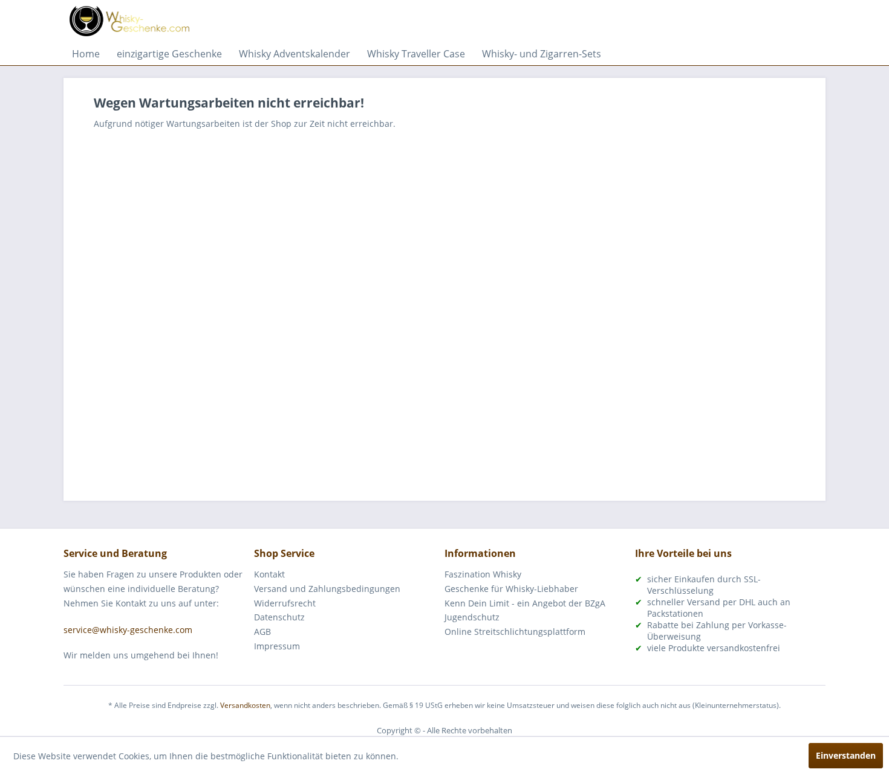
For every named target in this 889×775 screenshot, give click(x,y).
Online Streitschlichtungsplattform (514, 631)
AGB (262, 631)
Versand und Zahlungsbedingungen (327, 588)
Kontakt (269, 574)
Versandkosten (245, 705)
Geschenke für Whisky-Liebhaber (511, 588)
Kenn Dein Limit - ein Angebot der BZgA (524, 603)
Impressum (277, 646)
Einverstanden (846, 755)
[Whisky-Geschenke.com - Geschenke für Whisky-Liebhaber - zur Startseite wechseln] (129, 21)
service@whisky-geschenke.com (127, 629)
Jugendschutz (472, 617)
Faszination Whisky (482, 574)
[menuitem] (85, 53)
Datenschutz (279, 617)
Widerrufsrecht (285, 603)
